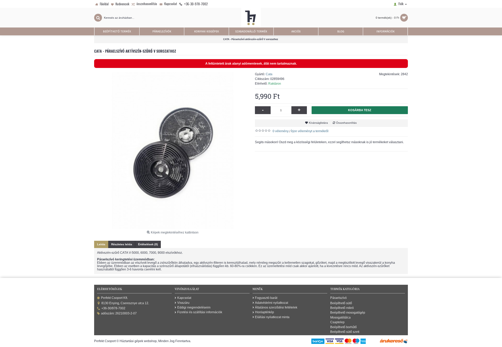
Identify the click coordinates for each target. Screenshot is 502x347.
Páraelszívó (338, 297)
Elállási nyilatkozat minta (272, 317)
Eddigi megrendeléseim (193, 307)
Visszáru (183, 302)
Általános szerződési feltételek (276, 307)
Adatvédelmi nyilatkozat (271, 302)
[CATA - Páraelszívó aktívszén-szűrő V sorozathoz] (172, 150)
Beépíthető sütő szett (344, 331)
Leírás (101, 244)
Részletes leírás (121, 244)
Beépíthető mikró (342, 307)
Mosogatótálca (340, 317)
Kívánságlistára (318, 122)
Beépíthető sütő (341, 303)
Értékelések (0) (148, 244)
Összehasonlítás (346, 122)
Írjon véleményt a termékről (309, 131)
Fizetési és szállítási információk (199, 312)
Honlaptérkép (264, 312)
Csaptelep (337, 322)
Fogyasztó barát (266, 297)
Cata (269, 74)
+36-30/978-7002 (113, 308)
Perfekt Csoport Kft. (114, 298)
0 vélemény (281, 131)
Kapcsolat (184, 297)
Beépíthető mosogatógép (347, 312)
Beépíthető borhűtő (343, 327)
